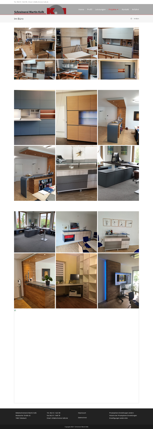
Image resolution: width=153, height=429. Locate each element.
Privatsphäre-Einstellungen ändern (121, 413)
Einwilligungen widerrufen (118, 418)
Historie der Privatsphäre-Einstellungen (123, 415)
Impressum (82, 413)
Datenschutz (82, 418)
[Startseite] (131, 19)
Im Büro (136, 19)
